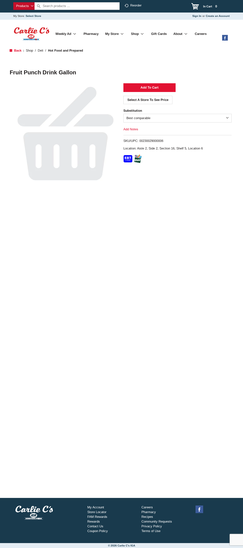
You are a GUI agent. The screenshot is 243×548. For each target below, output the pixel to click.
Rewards (93, 521)
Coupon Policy (97, 531)
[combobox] (24, 6)
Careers (147, 507)
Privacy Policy (151, 526)
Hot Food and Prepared (65, 50)
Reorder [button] (136, 5)
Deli (40, 50)
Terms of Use (150, 531)
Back (17, 50)
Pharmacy (148, 512)
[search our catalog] (39, 6)
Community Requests (156, 521)
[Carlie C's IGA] (31, 33)
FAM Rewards (97, 517)
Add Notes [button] (130, 129)
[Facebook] (225, 39)
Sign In (196, 15)
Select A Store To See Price (147, 100)
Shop (29, 50)
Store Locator (97, 512)
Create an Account (218, 15)
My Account (95, 507)
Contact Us (95, 526)
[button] (149, 87)
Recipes (147, 517)
